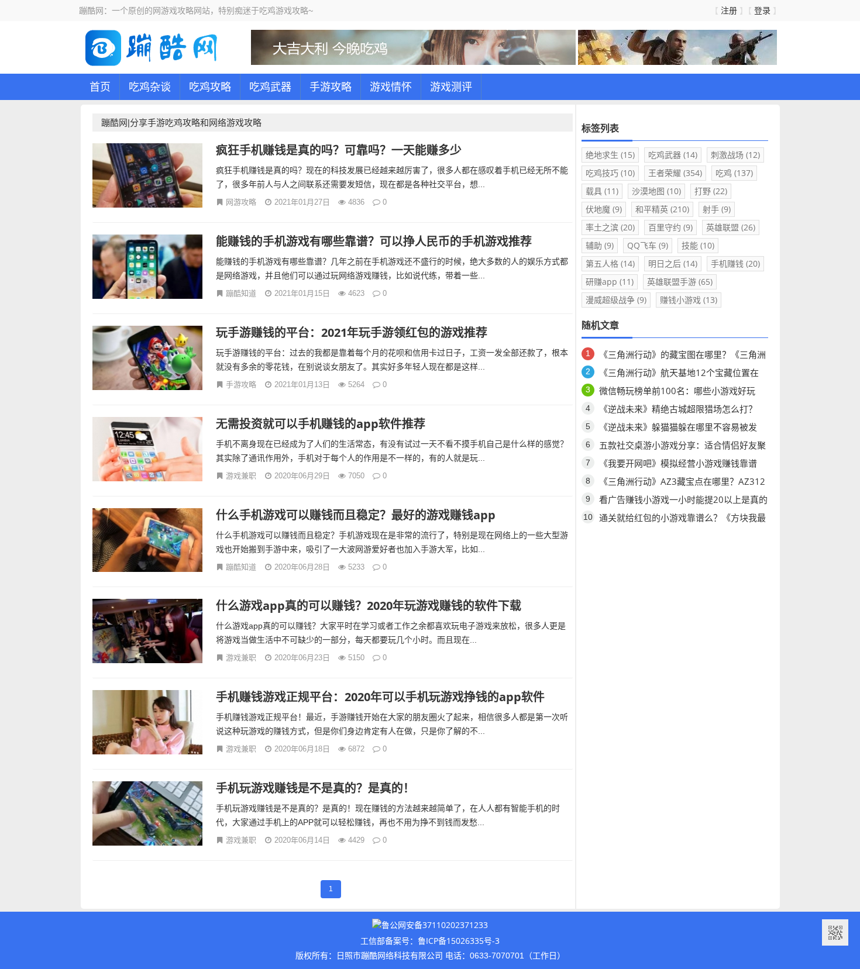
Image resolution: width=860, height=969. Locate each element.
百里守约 (670, 227)
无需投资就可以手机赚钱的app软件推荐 (320, 424)
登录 (762, 10)
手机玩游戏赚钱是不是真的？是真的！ (315, 788)
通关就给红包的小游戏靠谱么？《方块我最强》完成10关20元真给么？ (682, 519)
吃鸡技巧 (610, 172)
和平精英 (662, 209)
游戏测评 (451, 87)
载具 (602, 190)
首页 (100, 87)
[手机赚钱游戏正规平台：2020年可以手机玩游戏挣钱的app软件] (147, 723)
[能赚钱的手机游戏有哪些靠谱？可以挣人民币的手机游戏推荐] (147, 268)
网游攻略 (241, 201)
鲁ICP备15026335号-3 (459, 940)
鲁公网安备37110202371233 (434, 924)
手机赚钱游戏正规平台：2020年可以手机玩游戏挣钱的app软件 (380, 697)
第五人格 (610, 263)
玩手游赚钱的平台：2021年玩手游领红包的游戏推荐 (351, 332)
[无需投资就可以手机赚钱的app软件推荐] (147, 450)
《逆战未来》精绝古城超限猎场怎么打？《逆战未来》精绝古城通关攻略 (678, 411)
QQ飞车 (647, 245)
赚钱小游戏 (688, 299)
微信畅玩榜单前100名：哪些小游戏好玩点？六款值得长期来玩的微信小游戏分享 (678, 393)
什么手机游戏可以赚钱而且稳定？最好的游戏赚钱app (356, 515)
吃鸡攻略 (210, 87)
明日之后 (672, 263)
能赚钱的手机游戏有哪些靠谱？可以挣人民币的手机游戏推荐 (374, 241)
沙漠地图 (656, 190)
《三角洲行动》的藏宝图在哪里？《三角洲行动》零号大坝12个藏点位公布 (682, 356)
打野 (710, 190)
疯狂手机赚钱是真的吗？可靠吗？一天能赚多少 (339, 150)
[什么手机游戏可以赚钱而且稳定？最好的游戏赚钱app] (147, 541)
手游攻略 (330, 87)
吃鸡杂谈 (150, 87)
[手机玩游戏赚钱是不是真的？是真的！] (147, 815)
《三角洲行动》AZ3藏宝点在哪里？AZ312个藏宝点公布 (682, 483)
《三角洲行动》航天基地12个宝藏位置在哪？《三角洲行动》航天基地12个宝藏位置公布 (683, 374)
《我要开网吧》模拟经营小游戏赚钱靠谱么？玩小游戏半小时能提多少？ (678, 465)
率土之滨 (610, 227)
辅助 (600, 245)
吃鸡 (734, 172)
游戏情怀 (391, 87)
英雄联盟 (730, 227)
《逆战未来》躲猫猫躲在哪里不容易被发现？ (678, 429)
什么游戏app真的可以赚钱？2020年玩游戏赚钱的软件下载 (368, 605)
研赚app (610, 281)
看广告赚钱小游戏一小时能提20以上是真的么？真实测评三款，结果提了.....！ (683, 501)
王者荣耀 (675, 172)
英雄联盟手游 (680, 281)
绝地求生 (610, 154)
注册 (729, 10)
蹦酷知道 (241, 293)
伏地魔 (604, 209)
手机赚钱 (735, 263)
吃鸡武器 (270, 87)
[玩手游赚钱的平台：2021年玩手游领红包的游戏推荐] (147, 359)
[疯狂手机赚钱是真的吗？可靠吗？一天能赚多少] (147, 177)
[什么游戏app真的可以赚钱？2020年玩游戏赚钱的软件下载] (147, 632)
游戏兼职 (241, 475)
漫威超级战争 (616, 299)
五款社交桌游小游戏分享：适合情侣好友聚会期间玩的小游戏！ (682, 447)
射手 (717, 209)
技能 (698, 245)
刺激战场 (735, 154)
